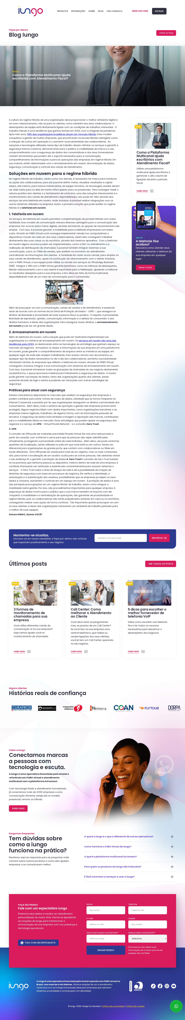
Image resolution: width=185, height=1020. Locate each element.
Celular (131, 918)
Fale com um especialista (40, 942)
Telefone (132, 904)
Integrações (78, 11)
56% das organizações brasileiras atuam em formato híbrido (61, 134)
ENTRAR (159, 11)
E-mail (89, 918)
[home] (30, 11)
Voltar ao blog (166, 33)
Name (89, 904)
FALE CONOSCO (114, 11)
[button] (63, 11)
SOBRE (91, 11)
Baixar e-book (145, 267)
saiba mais (18, 808)
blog (101, 11)
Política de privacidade (113, 1006)
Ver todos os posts (160, 563)
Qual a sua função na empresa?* (102, 932)
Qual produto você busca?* (141, 932)
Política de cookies (135, 1006)
